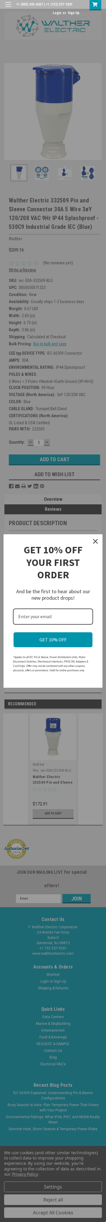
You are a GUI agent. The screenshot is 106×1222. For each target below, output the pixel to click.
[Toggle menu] (8, 8)
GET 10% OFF (53, 640)
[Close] (95, 541)
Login (57, 13)
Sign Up (74, 13)
